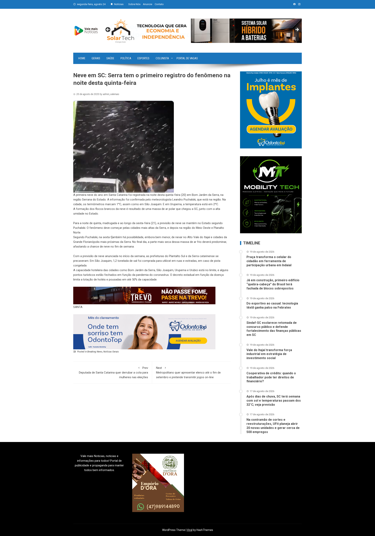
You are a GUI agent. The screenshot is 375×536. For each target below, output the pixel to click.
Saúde (110, 58)
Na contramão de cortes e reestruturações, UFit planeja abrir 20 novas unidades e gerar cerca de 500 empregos (273, 426)
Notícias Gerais (111, 351)
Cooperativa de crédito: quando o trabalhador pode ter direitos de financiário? (271, 377)
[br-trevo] (144, 295)
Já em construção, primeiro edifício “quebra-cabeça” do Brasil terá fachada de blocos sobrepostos (272, 284)
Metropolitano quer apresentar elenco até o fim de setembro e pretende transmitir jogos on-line (188, 372)
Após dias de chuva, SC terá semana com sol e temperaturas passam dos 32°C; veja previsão (273, 400)
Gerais (96, 58)
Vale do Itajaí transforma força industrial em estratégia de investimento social (269, 354)
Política (126, 58)
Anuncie (147, 4)
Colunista (162, 58)
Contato (159, 4)
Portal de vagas (187, 58)
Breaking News (94, 351)
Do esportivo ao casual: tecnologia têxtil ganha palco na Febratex (272, 305)
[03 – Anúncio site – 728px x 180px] (144, 331)
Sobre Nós (134, 4)
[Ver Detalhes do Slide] (202, 31)
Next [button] (297, 30)
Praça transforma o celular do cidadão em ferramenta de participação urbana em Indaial (268, 261)
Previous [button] (108, 30)
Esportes (143, 58)
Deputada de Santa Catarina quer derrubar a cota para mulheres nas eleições (113, 372)
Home (81, 58)
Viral (189, 530)
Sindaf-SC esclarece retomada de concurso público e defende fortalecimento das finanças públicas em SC (273, 329)
